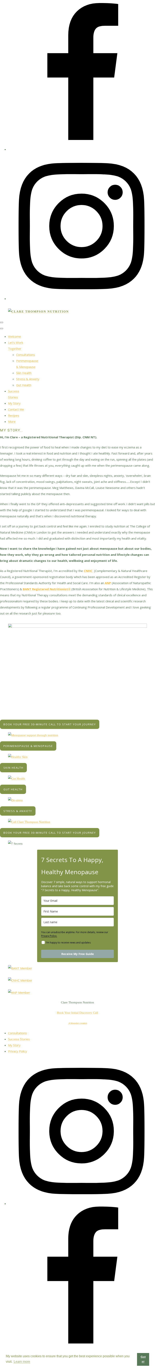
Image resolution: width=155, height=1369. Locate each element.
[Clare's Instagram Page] (81, 1203)
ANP (108, 583)
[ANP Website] (19, 992)
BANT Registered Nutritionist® (47, 589)
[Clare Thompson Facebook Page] (81, 149)
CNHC (88, 571)
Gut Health (23, 385)
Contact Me (16, 409)
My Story (14, 403)
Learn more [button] (22, 1361)
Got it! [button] (143, 1359)
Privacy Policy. (49, 936)
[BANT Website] (20, 968)
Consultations (25, 355)
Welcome (14, 336)
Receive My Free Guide (77, 954)
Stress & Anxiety (27, 379)
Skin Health (23, 373)
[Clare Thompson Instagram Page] (81, 299)
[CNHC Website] (20, 980)
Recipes (13, 415)
